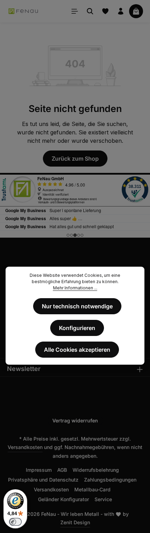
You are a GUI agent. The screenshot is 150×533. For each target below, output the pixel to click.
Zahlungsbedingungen (110, 480)
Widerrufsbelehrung (96, 470)
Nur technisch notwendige (77, 306)
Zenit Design (75, 522)
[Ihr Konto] (121, 11)
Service (103, 499)
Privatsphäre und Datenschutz (43, 480)
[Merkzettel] (105, 11)
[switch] (15, 522)
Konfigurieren (77, 327)
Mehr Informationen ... (75, 287)
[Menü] (75, 11)
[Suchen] (90, 11)
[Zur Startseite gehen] (23, 11)
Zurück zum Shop (75, 158)
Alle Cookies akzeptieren (77, 349)
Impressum (39, 470)
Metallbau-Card (92, 489)
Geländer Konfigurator (63, 499)
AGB (62, 470)
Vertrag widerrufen (75, 420)
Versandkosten (25, 447)
